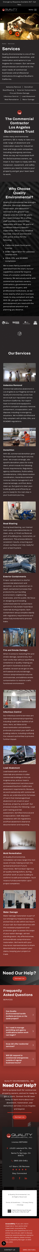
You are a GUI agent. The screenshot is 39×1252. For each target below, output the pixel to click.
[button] (4, 1243)
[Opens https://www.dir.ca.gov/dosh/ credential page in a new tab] (5, 323)
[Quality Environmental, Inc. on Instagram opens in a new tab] (13, 1178)
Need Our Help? (20, 1085)
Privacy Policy (28, 1202)
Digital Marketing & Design (21, 1211)
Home (4, 43)
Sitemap (20, 1205)
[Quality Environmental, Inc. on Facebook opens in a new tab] (19, 1178)
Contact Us (19, 978)
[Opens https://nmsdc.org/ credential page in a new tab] (19, 333)
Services (11, 43)
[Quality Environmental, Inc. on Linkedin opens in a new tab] (25, 1178)
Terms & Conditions (13, 1202)
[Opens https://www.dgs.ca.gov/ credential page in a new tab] (26, 323)
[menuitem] (13, 1178)
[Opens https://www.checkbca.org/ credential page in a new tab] (35, 323)
